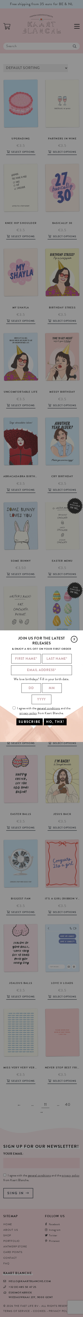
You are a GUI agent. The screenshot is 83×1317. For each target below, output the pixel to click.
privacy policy (28, 713)
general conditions (48, 708)
